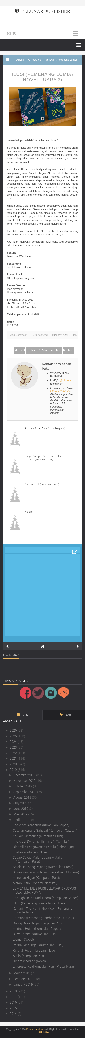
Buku (34, 334)
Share (33, 350)
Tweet (21, 350)
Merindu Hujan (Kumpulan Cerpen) (37, 928)
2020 (14, 764)
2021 (14, 758)
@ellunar (65, 380)
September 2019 (25, 792)
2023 (14, 747)
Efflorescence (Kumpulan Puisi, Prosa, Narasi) (44, 966)
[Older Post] (77, 646)
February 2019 (23, 979)
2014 (14, 1014)
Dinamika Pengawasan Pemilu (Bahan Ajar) (43, 847)
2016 (14, 1002)
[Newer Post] (7, 646)
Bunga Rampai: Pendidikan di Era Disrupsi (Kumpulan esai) (43, 457)
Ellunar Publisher (45, 11)
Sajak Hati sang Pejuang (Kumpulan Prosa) (43, 867)
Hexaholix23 (43, 1031)
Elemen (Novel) (23, 939)
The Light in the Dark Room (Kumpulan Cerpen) (45, 898)
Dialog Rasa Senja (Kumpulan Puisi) (38, 923)
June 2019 (21, 808)
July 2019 (20, 803)
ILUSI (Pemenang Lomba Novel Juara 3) (42, 77)
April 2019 (20, 820)
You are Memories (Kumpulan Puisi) (38, 836)
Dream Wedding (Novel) (29, 961)
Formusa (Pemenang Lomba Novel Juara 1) (43, 918)
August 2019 (22, 797)
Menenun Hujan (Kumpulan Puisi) (36, 877)
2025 (14, 736)
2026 (14, 730)
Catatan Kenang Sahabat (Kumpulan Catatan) (45, 830)
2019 (14, 769)
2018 (14, 991)
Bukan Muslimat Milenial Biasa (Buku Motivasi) (46, 872)
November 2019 (24, 780)
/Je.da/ (29, 512)
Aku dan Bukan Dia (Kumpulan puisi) (45, 428)
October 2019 (23, 786)
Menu (11, 33)
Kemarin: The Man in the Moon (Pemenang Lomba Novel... (42, 910)
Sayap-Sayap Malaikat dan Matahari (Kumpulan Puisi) (38, 859)
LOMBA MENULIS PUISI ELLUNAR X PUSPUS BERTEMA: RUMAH (44, 890)
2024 (14, 741)
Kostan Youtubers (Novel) (30, 852)
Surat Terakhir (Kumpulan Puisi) (35, 934)
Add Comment (18, 334)
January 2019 (23, 984)
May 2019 (20, 814)
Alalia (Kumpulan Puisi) (29, 956)
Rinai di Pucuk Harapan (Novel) (35, 950)
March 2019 (22, 973)
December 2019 (24, 775)
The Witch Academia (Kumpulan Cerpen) (41, 825)
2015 (14, 1008)
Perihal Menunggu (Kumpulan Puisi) (38, 945)
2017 (14, 997)
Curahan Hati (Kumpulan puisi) (42, 484)
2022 (14, 753)
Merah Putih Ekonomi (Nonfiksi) (35, 883)
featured (43, 334)
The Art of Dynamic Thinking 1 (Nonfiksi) (41, 841)
